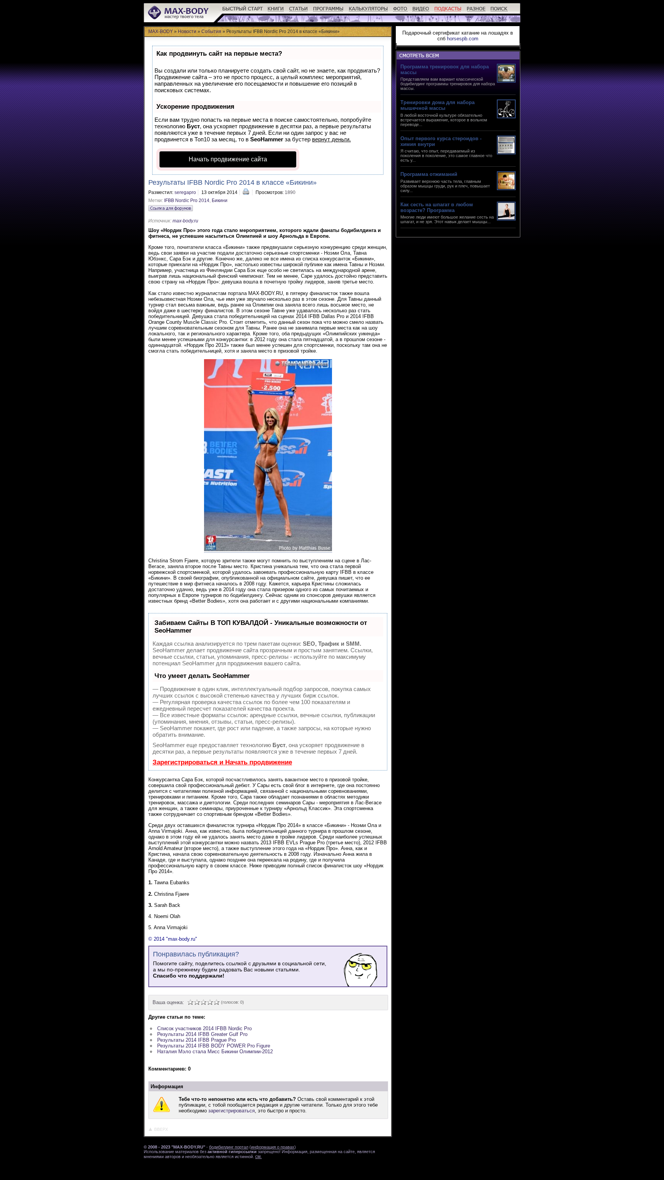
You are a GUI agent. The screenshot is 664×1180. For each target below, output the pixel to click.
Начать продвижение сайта (228, 159)
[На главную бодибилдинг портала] (179, 18)
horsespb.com (462, 38)
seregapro (185, 192)
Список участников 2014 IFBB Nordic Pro (204, 1028)
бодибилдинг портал (228, 1147)
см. (258, 1156)
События (211, 31)
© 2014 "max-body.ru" (172, 939)
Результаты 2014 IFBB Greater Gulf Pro (202, 1034)
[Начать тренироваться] (242, 12)
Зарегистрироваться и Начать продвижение (222, 762)
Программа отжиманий (428, 174)
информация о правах (272, 1147)
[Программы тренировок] (328, 12)
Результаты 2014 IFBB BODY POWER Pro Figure (213, 1046)
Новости (187, 31)
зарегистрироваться (231, 1111)
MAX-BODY (160, 31)
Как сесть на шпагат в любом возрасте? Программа (436, 207)
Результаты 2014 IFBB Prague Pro (196, 1040)
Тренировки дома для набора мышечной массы (437, 105)
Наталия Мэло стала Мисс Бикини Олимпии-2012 (215, 1051)
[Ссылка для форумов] (170, 208)
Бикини (219, 200)
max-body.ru (185, 221)
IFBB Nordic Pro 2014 (186, 200)
